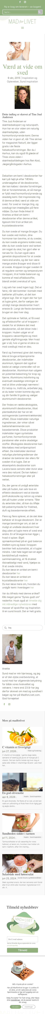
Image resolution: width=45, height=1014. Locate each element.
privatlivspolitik (12, 945)
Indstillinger (29, 1007)
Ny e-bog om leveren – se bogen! (22, 6)
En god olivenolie (13, 793)
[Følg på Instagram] (25, 2)
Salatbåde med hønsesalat (18, 874)
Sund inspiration (29, 81)
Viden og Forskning (34, 751)
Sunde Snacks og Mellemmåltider (29, 878)
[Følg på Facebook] (20, 2)
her (18, 573)
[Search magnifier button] (40, 12)
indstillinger (15, 1000)
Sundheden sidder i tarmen (18, 833)
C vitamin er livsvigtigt (16, 747)
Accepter (15, 1007)
